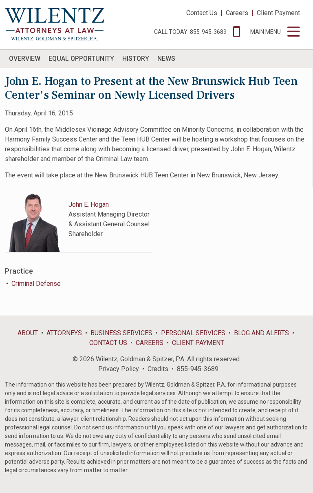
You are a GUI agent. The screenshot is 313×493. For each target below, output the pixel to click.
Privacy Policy (118, 369)
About (28, 333)
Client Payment (278, 13)
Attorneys (64, 333)
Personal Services (193, 333)
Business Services (121, 333)
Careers (237, 13)
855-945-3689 (197, 369)
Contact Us (201, 13)
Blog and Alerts (261, 333)
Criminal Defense (36, 283)
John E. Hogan (88, 204)
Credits (158, 369)
